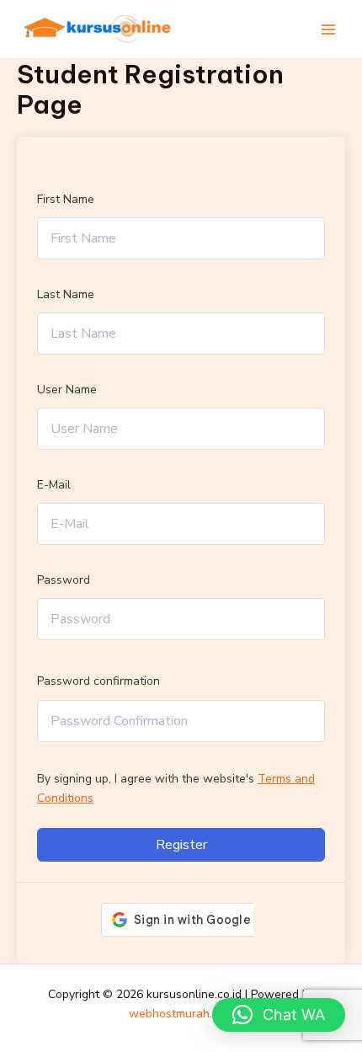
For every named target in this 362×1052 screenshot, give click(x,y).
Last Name (65, 294)
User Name (67, 390)
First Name (65, 199)
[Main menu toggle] (328, 29)
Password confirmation (98, 681)
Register (181, 845)
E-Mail (54, 485)
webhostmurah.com (181, 1014)
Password (63, 580)
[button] (278, 1015)
